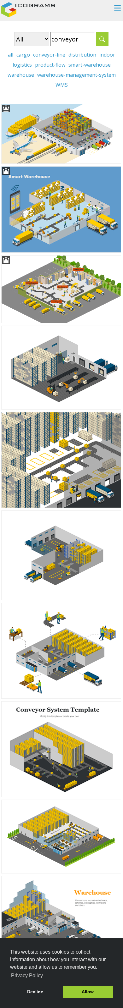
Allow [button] (88, 991)
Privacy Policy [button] (27, 975)
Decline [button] (35, 991)
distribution (82, 54)
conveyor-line (49, 54)
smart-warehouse (89, 64)
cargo (23, 54)
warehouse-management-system (76, 74)
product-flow (50, 64)
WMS (62, 84)
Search (102, 39)
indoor (107, 54)
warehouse (21, 74)
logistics (22, 64)
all (10, 54)
